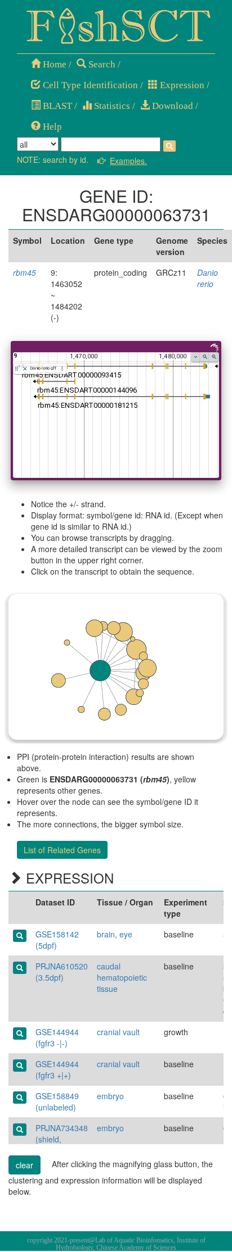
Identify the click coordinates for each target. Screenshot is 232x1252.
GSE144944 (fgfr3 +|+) (57, 1069)
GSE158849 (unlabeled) (57, 1101)
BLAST (56, 106)
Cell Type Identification (89, 85)
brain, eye (114, 934)
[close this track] (25, 368)
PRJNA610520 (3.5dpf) (61, 971)
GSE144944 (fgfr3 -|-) (57, 1037)
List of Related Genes (62, 849)
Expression (181, 85)
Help (51, 126)
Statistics (111, 106)
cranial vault (118, 1031)
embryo (110, 1095)
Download (171, 106)
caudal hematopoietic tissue (122, 977)
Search (100, 64)
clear (24, 1165)
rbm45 (24, 272)
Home (53, 64)
